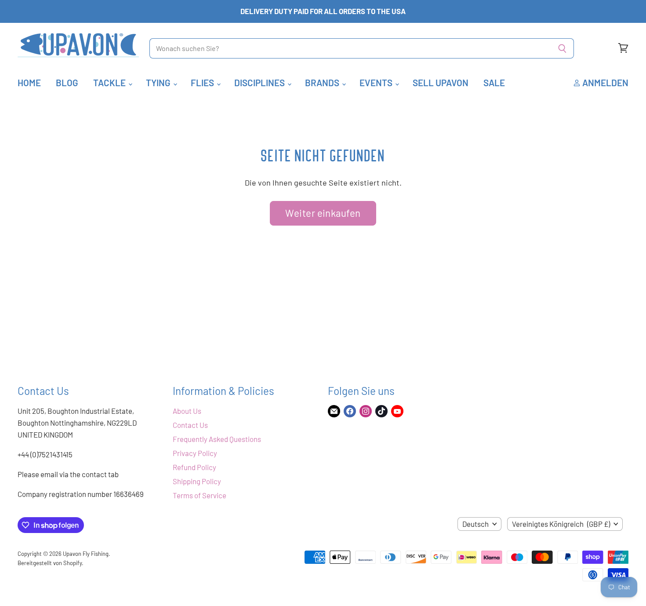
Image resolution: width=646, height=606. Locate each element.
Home (29, 82)
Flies (203, 82)
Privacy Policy (195, 453)
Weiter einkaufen (322, 213)
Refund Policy (194, 467)
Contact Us (190, 424)
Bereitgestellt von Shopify (50, 562)
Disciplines (260, 82)
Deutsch (475, 523)
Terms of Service (199, 495)
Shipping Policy (197, 481)
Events (376, 82)
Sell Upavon (440, 82)
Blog (67, 82)
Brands (323, 82)
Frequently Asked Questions (217, 438)
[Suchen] (562, 48)
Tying (159, 82)
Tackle (110, 82)
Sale (494, 82)
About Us (187, 410)
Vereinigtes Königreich (561, 523)
